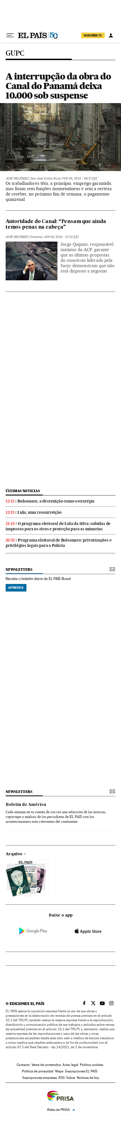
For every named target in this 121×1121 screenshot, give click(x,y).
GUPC (15, 53)
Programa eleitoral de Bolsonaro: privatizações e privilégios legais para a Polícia (58, 543)
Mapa (59, 1071)
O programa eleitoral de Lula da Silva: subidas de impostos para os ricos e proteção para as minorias (58, 526)
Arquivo (14, 854)
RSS (62, 1077)
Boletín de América (26, 805)
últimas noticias (23, 491)
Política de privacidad (37, 1071)
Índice (70, 1077)
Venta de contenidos (46, 1065)
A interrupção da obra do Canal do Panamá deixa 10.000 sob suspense (58, 86)
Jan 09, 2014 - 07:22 (61, 237)
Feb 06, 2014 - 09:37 (79, 178)
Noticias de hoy (88, 1077)
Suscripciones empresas (39, 1077)
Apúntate (16, 588)
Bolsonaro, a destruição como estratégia (56, 501)
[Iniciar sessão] (110, 35)
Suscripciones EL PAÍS (81, 1071)
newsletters (19, 569)
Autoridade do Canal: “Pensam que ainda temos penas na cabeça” (56, 224)
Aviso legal (70, 1065)
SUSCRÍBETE (93, 35)
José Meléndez (17, 178)
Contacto (23, 1065)
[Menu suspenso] (10, 35)
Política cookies (91, 1065)
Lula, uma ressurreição (39, 512)
